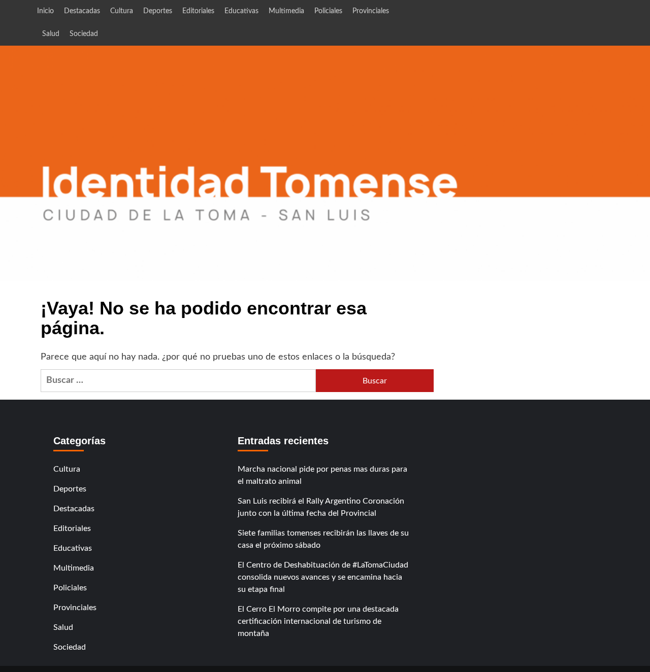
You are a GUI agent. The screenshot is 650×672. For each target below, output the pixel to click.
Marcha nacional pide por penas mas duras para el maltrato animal (322, 475)
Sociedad (84, 34)
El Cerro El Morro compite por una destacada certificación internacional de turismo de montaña (318, 621)
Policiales (328, 11)
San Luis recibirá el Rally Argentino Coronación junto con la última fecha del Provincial (321, 507)
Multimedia (286, 11)
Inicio (45, 11)
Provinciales (370, 11)
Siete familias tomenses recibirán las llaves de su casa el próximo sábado (323, 539)
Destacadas (82, 11)
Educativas (241, 11)
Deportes (157, 11)
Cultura (121, 11)
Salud (50, 34)
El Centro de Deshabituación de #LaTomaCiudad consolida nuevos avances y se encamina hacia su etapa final (323, 577)
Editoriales (198, 11)
